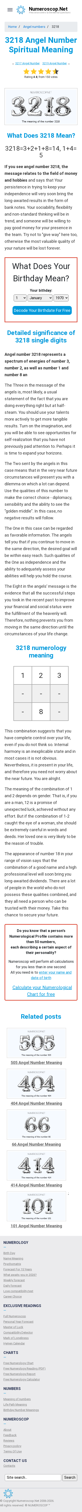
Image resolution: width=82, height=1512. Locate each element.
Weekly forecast (14, 1280)
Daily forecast (12, 1285)
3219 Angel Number (54, 63)
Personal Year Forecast (18, 1321)
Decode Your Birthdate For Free (42, 310)
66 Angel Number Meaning (36, 1144)
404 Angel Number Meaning (36, 1103)
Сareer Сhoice (12, 1296)
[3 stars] (41, 71)
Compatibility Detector (18, 1332)
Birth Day (9, 1253)
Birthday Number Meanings (21, 1410)
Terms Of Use (12, 1451)
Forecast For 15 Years (17, 1269)
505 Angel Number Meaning (36, 1062)
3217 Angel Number (27, 63)
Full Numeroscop (14, 1316)
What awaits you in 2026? (20, 1274)
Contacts (9, 1465)
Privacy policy (12, 1446)
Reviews (8, 1440)
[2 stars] (33, 71)
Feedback (10, 1435)
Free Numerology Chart (18, 1363)
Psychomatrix (12, 1264)
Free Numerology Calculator (21, 1379)
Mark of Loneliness (16, 1338)
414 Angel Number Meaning (36, 1185)
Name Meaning (13, 1258)
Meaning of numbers (17, 1399)
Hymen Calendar (14, 1343)
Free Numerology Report (19, 1374)
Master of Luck (13, 1327)
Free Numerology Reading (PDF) (24, 1368)
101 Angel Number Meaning (36, 1225)
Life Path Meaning (15, 1404)
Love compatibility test (18, 1291)
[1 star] (26, 71)
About (7, 1429)
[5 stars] (55, 71)
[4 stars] (48, 71)
